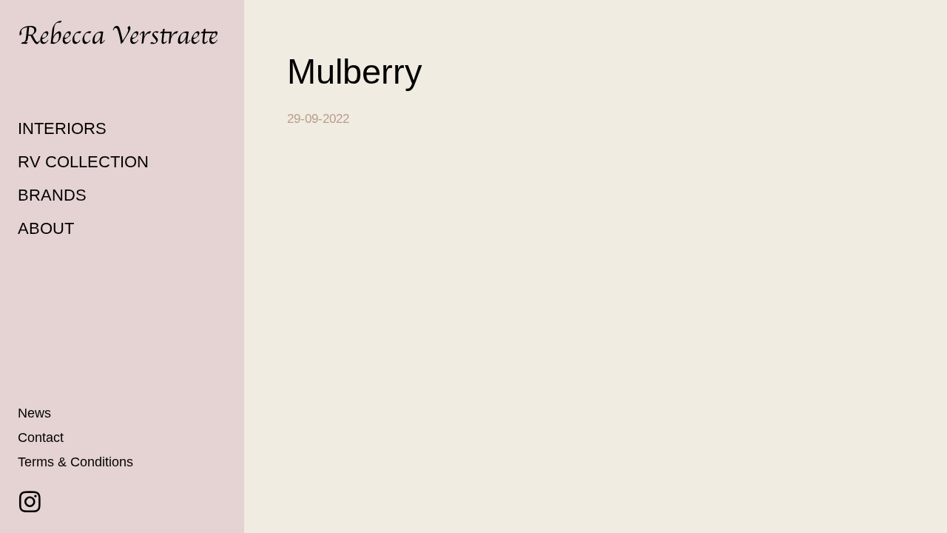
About (46, 228)
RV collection (83, 161)
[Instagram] (30, 501)
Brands (52, 195)
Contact (41, 437)
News (34, 413)
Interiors (62, 128)
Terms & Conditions (75, 462)
